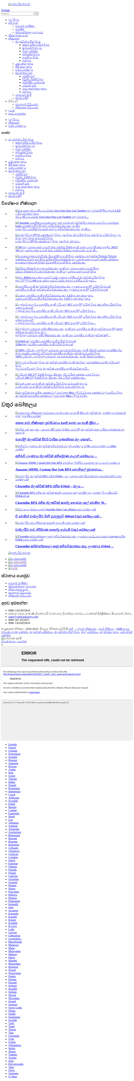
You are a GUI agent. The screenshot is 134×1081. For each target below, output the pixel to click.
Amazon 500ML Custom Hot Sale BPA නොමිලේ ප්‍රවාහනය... (59, 469)
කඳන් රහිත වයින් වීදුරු (35, 44)
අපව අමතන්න (17, 113)
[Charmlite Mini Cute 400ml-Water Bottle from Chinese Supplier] (55, 509)
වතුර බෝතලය (24, 69)
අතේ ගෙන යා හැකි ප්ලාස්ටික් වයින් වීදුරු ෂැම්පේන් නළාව (50, 386)
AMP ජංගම (122, 628)
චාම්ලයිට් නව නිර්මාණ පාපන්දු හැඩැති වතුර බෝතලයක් (55, 530)
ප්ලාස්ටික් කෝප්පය (41, 632)
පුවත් (11, 110)
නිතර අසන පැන (18, 35)
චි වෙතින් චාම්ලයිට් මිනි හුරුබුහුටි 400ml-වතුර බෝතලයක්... (58, 516)
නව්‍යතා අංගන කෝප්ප (14, 632)
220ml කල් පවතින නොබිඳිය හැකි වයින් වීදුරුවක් (44, 344)
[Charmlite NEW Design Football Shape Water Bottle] (50, 522)
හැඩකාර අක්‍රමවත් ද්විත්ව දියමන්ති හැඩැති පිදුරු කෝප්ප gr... (50, 262)
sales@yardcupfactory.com (23, 616)
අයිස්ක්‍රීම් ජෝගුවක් (33, 82)
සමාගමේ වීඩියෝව (26, 104)
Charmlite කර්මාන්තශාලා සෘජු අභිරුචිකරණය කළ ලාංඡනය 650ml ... (64, 546)
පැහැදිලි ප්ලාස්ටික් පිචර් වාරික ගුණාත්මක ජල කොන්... (53, 439)
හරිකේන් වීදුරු (31, 54)
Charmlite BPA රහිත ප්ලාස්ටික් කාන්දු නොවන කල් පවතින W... (61, 503)
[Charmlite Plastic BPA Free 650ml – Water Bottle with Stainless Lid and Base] (70, 479)
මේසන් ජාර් (29, 85)
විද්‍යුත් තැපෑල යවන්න (14, 641)
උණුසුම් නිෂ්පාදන (85, 628)
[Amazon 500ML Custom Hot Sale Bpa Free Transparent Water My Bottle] (67, 462)
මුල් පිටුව (13, 19)
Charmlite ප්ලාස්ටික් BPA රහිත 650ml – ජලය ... (49, 486)
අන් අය (26, 60)
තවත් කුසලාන (23, 73)
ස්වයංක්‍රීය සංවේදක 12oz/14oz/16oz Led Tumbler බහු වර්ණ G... (52, 216)
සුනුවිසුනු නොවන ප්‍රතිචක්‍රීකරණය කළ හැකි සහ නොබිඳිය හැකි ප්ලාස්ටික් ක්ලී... (62, 335)
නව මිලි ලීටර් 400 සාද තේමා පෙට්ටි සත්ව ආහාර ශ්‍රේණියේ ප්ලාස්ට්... (55, 280)
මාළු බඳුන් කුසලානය (34, 88)
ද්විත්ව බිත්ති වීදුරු (32, 79)
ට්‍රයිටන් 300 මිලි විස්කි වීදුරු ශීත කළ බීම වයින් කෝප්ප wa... (50, 377)
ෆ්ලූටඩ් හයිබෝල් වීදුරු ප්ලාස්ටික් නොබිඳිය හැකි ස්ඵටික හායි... (52, 368)
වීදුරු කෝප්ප (30, 51)
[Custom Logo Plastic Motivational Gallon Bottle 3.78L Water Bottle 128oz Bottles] (70, 449)
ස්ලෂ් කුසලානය (109, 632)
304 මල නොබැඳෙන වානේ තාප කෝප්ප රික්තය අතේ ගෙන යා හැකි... (56, 250)
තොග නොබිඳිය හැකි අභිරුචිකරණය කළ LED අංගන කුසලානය (53, 298)
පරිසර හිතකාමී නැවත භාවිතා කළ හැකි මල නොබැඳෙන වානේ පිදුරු (55, 271)
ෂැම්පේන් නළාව (32, 47)
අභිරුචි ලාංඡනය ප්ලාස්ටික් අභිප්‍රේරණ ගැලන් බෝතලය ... (56, 456)
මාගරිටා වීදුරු (30, 57)
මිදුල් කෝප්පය (89, 632)
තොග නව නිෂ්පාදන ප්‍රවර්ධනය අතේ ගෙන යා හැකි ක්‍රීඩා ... (57, 423)
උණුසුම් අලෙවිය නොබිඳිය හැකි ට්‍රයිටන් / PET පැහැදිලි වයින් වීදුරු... (55, 310)
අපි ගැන (13, 22)
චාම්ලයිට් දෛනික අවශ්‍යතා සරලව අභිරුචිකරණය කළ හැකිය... (53, 229)
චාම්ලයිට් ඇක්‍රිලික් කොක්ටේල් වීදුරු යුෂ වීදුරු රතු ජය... (47, 241)
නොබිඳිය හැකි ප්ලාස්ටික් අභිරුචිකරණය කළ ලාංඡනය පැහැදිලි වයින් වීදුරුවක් (61, 289)
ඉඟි (71, 628)
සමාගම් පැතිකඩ (25, 26)
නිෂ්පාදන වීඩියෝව (26, 107)
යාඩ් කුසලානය (24, 63)
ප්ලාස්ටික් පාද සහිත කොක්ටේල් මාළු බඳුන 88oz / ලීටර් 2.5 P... (51, 395)
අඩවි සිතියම (106, 628)
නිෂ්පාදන (14, 38)
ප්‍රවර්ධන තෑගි (23, 94)
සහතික (19, 29)
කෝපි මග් (28, 76)
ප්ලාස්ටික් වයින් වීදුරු (28, 41)
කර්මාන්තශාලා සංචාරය (29, 32)
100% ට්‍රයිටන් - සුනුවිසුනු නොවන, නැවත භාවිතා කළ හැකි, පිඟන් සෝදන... (60, 356)
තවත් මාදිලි (22, 98)
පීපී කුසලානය (23, 66)
